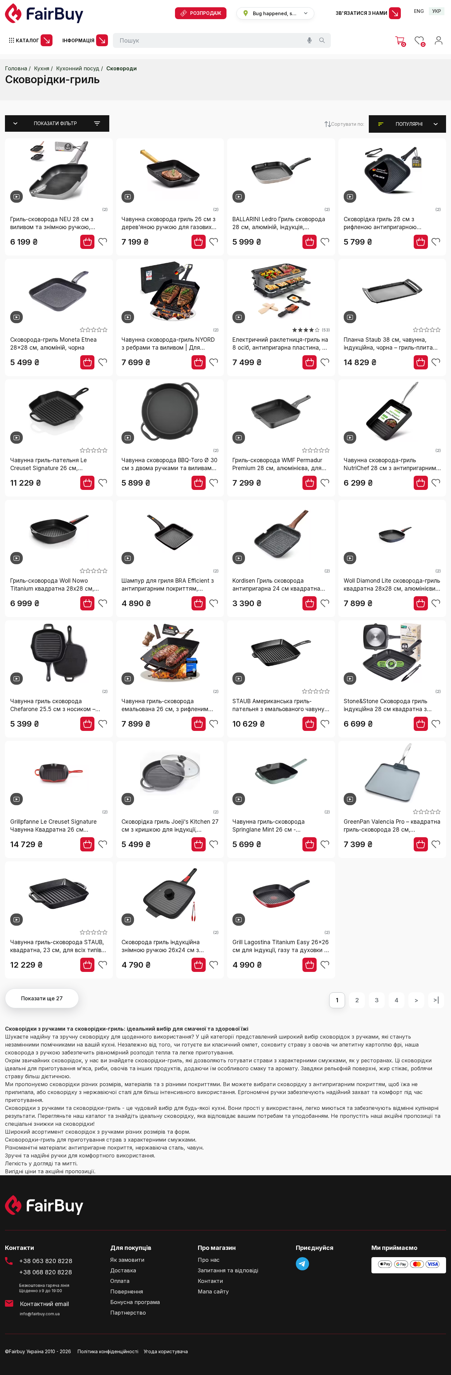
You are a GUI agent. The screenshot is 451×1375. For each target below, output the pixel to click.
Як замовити (127, 1260)
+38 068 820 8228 (45, 1272)
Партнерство (128, 1313)
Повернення (126, 1291)
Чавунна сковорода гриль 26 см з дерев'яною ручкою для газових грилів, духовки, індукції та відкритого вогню (168, 223)
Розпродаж (205, 13)
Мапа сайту (213, 1291)
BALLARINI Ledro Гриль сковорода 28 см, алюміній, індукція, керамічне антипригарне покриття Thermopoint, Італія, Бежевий (280, 223)
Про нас (209, 1260)
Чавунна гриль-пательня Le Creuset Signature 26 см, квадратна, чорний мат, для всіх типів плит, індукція (55, 464)
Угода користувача (166, 1351)
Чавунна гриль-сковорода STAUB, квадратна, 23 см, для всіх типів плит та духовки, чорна (57, 946)
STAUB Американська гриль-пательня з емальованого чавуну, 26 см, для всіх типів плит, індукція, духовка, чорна (279, 705)
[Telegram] (302, 1263)
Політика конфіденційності (108, 1351)
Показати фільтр (55, 123)
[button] (409, 124)
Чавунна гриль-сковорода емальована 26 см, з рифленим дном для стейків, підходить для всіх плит (168, 705)
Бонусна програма (135, 1302)
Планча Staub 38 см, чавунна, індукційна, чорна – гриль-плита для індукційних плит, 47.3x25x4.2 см (391, 344)
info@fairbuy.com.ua (40, 1313)
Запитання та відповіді (228, 1270)
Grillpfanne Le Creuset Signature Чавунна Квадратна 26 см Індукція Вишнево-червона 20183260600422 (53, 826)
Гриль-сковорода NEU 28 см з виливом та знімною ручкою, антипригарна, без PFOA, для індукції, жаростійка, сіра (51, 223)
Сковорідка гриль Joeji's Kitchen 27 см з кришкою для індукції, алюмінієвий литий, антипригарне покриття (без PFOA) (170, 826)
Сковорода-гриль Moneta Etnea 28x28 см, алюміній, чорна (53, 343)
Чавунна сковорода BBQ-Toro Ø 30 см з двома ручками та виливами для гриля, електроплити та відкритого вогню (169, 464)
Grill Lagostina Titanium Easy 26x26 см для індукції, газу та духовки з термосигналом (280, 946)
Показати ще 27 (42, 998)
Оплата (119, 1281)
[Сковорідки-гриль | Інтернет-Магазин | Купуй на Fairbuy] (44, 13)
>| (436, 1000)
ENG (419, 11)
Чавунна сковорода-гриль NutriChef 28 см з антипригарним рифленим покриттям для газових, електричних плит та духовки (392, 464)
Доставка (123, 1270)
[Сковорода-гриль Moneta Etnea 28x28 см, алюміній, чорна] (59, 292)
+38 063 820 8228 (45, 1260)
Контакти (210, 1281)
